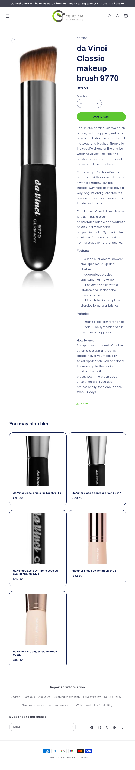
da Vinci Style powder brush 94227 (95, 570)
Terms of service (58, 705)
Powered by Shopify (77, 757)
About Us (44, 697)
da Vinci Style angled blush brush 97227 (35, 653)
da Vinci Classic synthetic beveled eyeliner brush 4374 (35, 572)
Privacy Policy (92, 697)
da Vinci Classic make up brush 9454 (37, 492)
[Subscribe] (71, 727)
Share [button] (84, 403)
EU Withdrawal (81, 705)
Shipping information (67, 697)
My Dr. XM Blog (103, 705)
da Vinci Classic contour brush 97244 (97, 492)
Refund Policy (112, 697)
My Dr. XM (61, 757)
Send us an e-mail (33, 705)
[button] (8, 16)
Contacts (29, 697)
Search (15, 697)
